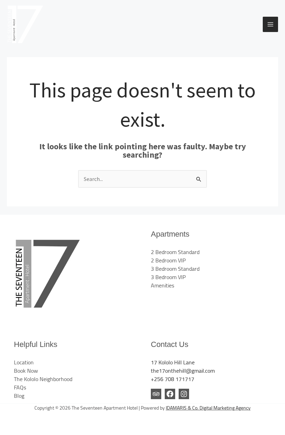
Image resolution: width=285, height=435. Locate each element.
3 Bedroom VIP (168, 277)
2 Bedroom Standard (175, 252)
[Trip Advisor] (156, 394)
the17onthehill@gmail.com (183, 370)
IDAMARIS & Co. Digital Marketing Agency (208, 407)
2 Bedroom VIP (168, 260)
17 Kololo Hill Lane (173, 362)
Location (24, 362)
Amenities (162, 285)
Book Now (26, 370)
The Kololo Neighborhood (43, 379)
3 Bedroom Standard (175, 268)
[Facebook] (170, 394)
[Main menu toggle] (270, 24)
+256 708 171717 (172, 379)
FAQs (20, 387)
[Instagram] (184, 394)
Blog (19, 395)
